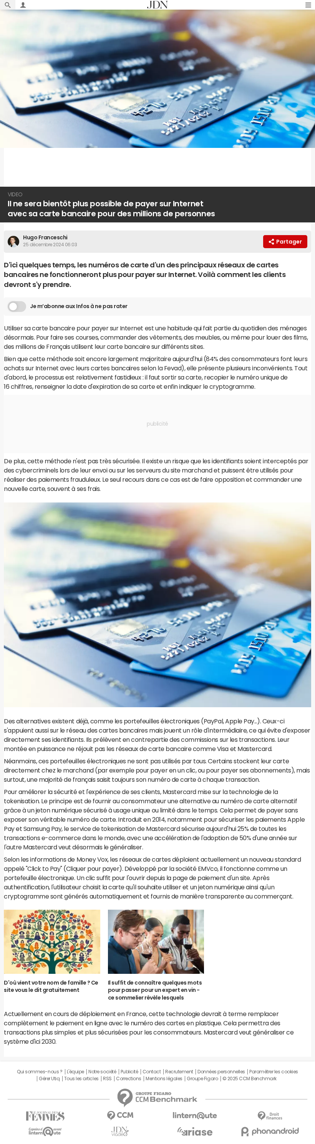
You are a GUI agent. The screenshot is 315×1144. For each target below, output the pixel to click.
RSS (107, 1078)
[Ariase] (195, 1131)
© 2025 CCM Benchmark (249, 1078)
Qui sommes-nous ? (39, 1071)
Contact (152, 1071)
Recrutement (179, 1071)
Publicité (129, 1071)
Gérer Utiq (49, 1078)
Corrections (128, 1078)
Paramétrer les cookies (273, 1071)
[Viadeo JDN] (120, 1131)
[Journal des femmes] (45, 1116)
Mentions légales (164, 1078)
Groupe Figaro (202, 1078)
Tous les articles (81, 1078)
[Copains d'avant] (45, 1131)
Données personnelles (221, 1071)
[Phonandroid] (269, 1131)
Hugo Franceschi (45, 237)
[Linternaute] (195, 1115)
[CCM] (120, 1116)
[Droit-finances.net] (269, 1116)
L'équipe (75, 1071)
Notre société (102, 1071)
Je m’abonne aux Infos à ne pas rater (79, 306)
